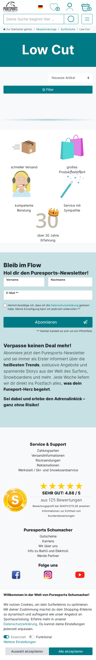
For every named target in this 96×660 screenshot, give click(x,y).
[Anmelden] (69, 7)
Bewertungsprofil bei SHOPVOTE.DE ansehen (61, 506)
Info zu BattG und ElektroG (48, 551)
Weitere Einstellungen (19, 642)
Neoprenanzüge (46, 29)
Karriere (48, 541)
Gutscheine (48, 536)
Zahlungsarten (48, 450)
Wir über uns (48, 546)
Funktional (44, 637)
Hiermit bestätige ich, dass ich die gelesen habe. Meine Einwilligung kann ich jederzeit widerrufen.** (48, 307)
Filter (50, 89)
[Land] (40, 7)
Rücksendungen (48, 460)
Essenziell (18, 637)
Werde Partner (48, 556)
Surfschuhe (68, 29)
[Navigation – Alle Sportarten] (87, 19)
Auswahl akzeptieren (27, 651)
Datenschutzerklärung (20, 624)
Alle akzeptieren (70, 651)
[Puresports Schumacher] (18, 7)
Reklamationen (48, 465)
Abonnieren (46, 322)
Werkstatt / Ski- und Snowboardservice (48, 470)
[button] (85, 7)
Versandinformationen (48, 455)
